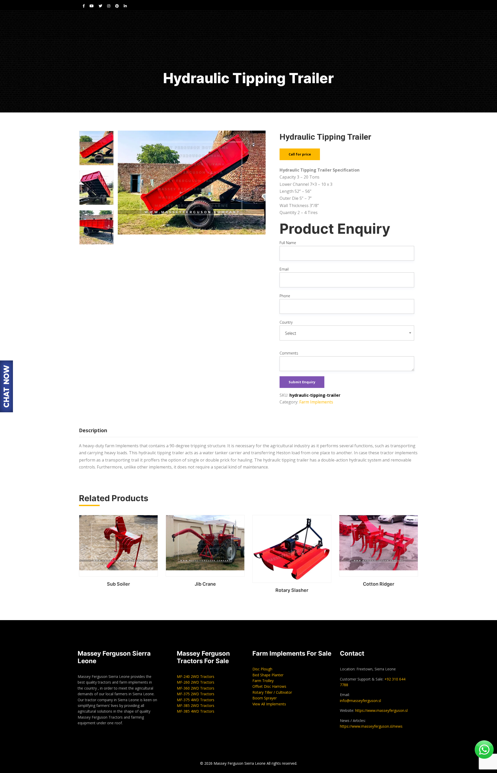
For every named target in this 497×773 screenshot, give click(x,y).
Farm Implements (316, 402)
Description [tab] (93, 430)
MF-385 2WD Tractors (195, 705)
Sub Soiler (118, 584)
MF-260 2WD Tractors (195, 682)
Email (284, 269)
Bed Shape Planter (267, 674)
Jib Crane (205, 584)
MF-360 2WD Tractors (195, 688)
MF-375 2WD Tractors (195, 693)
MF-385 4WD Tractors (195, 711)
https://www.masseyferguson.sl (381, 710)
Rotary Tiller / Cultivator (272, 692)
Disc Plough (262, 668)
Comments (289, 353)
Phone (285, 295)
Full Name (288, 242)
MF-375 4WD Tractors (195, 699)
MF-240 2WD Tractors (195, 676)
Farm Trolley (263, 680)
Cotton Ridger (378, 584)
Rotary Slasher (291, 590)
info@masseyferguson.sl (360, 700)
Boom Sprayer (264, 698)
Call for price (300, 154)
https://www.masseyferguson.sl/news (371, 726)
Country (286, 322)
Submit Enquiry (302, 382)
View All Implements (269, 703)
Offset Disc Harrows (269, 686)
